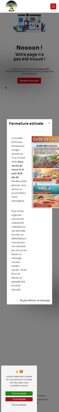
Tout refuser (19, 399)
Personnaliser (19, 404)
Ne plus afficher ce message (35, 300)
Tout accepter (19, 393)
